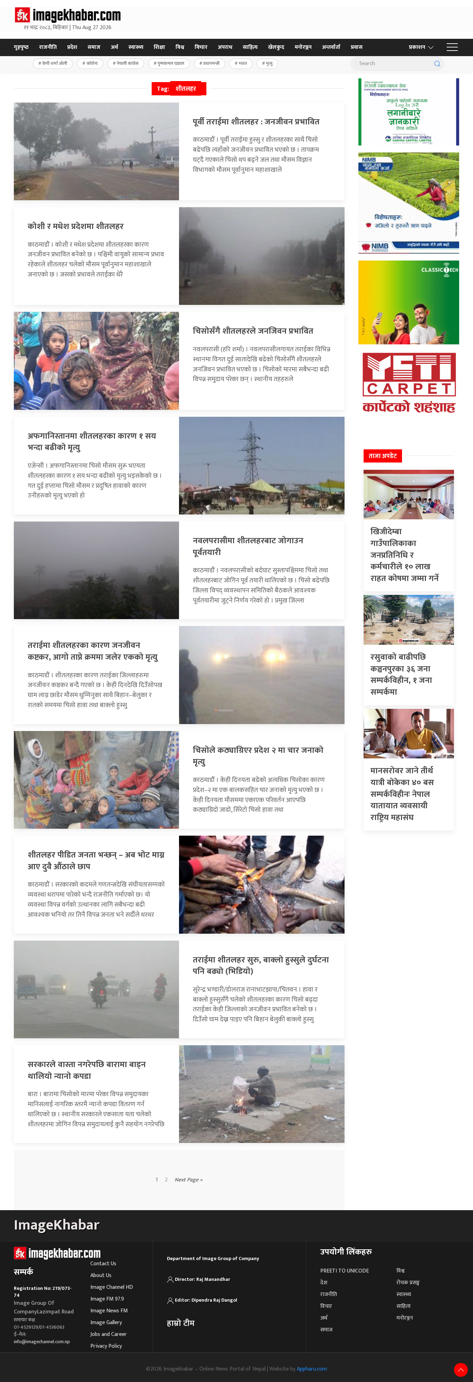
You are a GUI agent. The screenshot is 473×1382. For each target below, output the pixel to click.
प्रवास (357, 47)
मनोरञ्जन (303, 47)
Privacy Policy (106, 1346)
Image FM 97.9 (107, 1299)
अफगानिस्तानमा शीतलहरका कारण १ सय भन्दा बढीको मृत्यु (92, 442)
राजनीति (48, 47)
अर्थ (114, 47)
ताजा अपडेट (383, 456)
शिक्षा (159, 47)
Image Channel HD (111, 1287)
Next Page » (189, 1180)
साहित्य (250, 47)
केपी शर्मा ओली (54, 63)
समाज (94, 47)
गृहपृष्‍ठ (21, 47)
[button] (452, 47)
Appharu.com (312, 1369)
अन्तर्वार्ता (331, 47)
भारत (243, 63)
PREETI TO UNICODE (344, 1271)
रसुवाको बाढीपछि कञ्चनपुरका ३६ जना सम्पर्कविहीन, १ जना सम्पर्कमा (401, 674)
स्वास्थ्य (135, 47)
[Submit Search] (437, 64)
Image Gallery (106, 1322)
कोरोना (92, 63)
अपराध (225, 47)
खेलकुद (276, 47)
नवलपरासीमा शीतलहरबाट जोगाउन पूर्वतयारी (248, 547)
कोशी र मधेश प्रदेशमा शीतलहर (76, 227)
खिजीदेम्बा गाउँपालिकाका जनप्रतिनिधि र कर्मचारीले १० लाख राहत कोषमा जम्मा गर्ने (405, 555)
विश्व (180, 47)
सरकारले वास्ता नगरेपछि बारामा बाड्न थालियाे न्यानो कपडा (87, 1070)
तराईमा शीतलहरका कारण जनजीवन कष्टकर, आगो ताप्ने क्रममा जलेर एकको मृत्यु (93, 651)
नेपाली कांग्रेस (128, 63)
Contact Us (103, 1263)
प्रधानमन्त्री (211, 63)
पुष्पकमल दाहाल (171, 63)
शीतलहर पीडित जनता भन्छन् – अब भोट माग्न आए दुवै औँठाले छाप (96, 861)
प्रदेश (72, 47)
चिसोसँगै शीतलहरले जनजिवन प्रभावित (253, 331)
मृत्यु (269, 63)
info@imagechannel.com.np (42, 1342)
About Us (100, 1275)
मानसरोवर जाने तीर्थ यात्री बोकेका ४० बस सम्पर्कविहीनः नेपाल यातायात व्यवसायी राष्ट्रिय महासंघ (402, 794)
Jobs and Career (108, 1334)
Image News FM (109, 1310)
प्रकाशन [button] (417, 47)
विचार (201, 47)
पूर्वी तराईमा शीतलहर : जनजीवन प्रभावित (256, 122)
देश (323, 1282)
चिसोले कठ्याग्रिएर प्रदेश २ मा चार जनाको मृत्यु (258, 756)
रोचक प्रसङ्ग (408, 1282)
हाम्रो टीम (181, 1323)
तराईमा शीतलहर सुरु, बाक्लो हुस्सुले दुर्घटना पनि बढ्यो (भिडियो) (261, 966)
